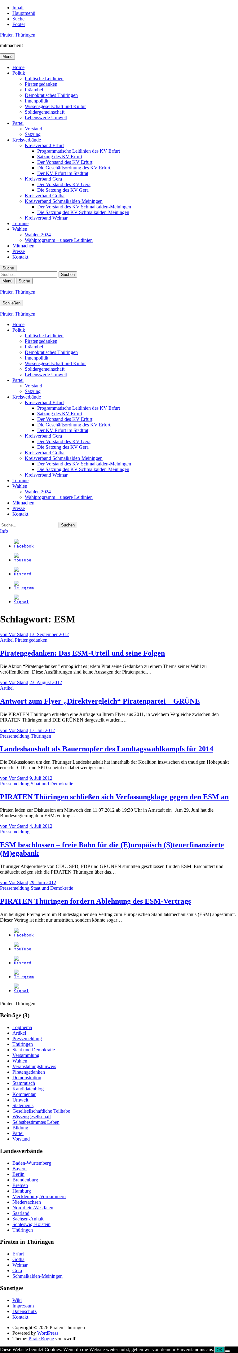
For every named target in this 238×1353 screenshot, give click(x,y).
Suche (18, 18)
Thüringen (41, 736)
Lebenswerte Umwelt (46, 117)
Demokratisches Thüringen (51, 95)
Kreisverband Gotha (44, 195)
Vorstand (33, 128)
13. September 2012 (49, 634)
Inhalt (18, 7)
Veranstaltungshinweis (34, 1066)
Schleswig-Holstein (31, 1224)
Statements (22, 1105)
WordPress (47, 1333)
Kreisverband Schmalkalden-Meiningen (64, 201)
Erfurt (18, 1253)
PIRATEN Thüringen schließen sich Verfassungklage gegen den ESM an (114, 797)
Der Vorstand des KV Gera (63, 184)
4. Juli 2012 (40, 826)
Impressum (23, 1305)
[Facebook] (24, 546)
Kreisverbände (26, 139)
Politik (18, 73)
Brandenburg (25, 1179)
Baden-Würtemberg (31, 1163)
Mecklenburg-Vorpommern (39, 1196)
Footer (18, 24)
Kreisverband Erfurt (44, 145)
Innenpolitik (36, 100)
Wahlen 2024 (38, 234)
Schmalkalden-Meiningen (37, 1276)
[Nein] (227, 1351)
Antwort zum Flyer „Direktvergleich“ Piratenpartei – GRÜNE (100, 701)
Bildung (20, 1127)
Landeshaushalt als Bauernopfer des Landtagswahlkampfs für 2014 (106, 749)
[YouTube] (22, 560)
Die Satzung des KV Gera (63, 190)
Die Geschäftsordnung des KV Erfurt (73, 167)
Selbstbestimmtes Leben (36, 1122)
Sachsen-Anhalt (27, 1218)
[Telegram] (24, 588)
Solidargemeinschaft (44, 112)
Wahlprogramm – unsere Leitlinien (59, 240)
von (14, 634)
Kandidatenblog (28, 1088)
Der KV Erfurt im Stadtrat (62, 173)
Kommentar (24, 1094)
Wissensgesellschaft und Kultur (55, 106)
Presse (18, 251)
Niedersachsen (26, 1202)
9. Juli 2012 (40, 778)
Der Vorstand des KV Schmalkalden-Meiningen (84, 206)
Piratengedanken (41, 84)
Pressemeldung (14, 736)
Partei (18, 123)
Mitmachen (23, 245)
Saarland (20, 1213)
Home (18, 67)
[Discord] (22, 574)
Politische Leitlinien (44, 78)
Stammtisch (23, 1083)
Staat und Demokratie (52, 783)
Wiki (17, 1300)
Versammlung (25, 1055)
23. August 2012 (45, 682)
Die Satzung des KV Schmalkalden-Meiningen (83, 212)
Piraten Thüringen (17, 34)
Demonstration (26, 1077)
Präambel (34, 89)
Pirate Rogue (41, 1338)
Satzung (33, 134)
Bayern (19, 1168)
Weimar (20, 1265)
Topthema (22, 1027)
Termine (20, 223)
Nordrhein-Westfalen (32, 1207)
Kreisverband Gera (43, 178)
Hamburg (21, 1191)
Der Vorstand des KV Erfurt (64, 162)
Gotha (18, 1259)
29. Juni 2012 (42, 882)
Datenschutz (24, 1311)
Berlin (18, 1174)
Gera (17, 1270)
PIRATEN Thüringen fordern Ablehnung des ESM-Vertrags (95, 901)
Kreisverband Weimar (46, 217)
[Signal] (21, 602)
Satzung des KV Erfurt (59, 156)
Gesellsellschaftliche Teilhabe (41, 1111)
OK (220, 1349)
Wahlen (19, 229)
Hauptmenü (23, 13)
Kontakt (20, 257)
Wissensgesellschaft (31, 1116)
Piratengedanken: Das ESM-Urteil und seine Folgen (82, 653)
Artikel (7, 640)
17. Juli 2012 (42, 730)
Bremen (20, 1185)
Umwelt (20, 1099)
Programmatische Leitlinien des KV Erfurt (78, 151)
